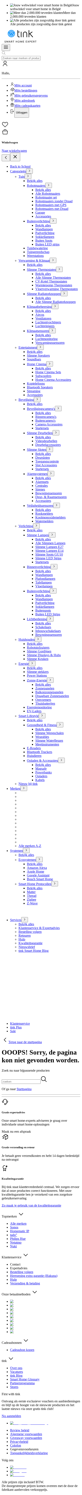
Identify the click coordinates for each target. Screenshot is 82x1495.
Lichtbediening (37, 619)
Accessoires (35, 395)
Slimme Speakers (38, 355)
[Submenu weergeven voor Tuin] (28, 176)
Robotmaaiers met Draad (51, 209)
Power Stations (37, 675)
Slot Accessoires (46, 465)
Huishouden (27, 639)
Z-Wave (32, 903)
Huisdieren (34, 756)
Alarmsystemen (37, 474)
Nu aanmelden (11, 1416)
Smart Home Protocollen (35, 884)
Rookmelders (44, 513)
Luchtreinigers (44, 326)
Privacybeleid (19, 1441)
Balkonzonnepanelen (49, 692)
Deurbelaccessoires (48, 445)
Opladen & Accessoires (42, 760)
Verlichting (26, 526)
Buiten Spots (43, 240)
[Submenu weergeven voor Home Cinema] (49, 364)
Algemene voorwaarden (26, 1434)
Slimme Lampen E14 (49, 550)
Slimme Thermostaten (41, 269)
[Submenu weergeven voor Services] (24, 919)
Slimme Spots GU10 (49, 554)
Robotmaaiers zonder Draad (54, 201)
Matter (31, 892)
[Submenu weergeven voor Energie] (32, 663)
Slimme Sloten (36, 449)
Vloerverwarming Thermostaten (56, 289)
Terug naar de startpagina (25, 1042)
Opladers (41, 776)
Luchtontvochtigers (48, 322)
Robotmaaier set (46, 197)
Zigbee (31, 899)
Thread (31, 896)
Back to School (20, 166)
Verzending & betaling (25, 1283)
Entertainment (28, 347)
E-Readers (34, 748)
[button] (41, 89)
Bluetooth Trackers (39, 752)
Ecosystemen (27, 860)
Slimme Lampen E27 (49, 547)
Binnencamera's (45, 417)
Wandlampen (44, 229)
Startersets (42, 428)
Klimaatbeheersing (39, 306)
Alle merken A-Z (30, 846)
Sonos (14, 1227)
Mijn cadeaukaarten (27, 105)
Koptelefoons (36, 383)
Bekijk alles (34, 181)
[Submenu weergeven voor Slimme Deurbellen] (56, 432)
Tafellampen (43, 582)
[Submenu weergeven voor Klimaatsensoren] (52, 330)
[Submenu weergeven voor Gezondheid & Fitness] (60, 724)
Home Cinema (36, 364)
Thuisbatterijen (45, 703)
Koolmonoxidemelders (50, 517)
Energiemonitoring (39, 707)
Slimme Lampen (38, 535)
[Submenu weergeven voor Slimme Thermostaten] (59, 269)
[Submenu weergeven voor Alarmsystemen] (51, 473)
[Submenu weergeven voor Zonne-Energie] (50, 680)
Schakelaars (43, 627)
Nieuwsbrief (27, 947)
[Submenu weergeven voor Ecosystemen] (39, 859)
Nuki (13, 1246)
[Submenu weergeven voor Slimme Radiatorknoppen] (64, 293)
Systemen (16, 850)
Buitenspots (43, 610)
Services (15, 920)
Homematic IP (19, 1231)
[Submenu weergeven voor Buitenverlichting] (53, 221)
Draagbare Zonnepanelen (52, 696)
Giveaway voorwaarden (26, 1438)
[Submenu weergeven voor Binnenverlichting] (54, 566)
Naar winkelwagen (14, 150)
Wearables (42, 737)
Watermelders (44, 521)
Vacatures (16, 1372)
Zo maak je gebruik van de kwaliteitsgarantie (31, 1205)
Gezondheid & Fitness (42, 725)
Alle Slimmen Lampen (50, 543)
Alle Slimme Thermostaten (53, 277)
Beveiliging (26, 399)
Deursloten (42, 457)
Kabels (40, 780)
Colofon (15, 1445)
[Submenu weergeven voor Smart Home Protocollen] (54, 883)
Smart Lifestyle (29, 716)
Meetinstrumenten (47, 744)
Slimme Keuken (37, 659)
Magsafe (41, 768)
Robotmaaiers (36, 185)
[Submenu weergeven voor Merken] (23, 788)
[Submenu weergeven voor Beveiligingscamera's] (58, 408)
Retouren (25, 935)
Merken (15, 788)
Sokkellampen (44, 237)
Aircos (39, 314)
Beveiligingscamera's (41, 409)
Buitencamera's (45, 420)
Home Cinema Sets (48, 372)
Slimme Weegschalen (49, 733)
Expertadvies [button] (18, 1268)
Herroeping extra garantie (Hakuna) (33, 1276)
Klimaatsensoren (38, 331)
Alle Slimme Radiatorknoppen (55, 302)
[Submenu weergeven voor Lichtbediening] (50, 618)
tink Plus (16, 1027)
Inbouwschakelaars (48, 631)
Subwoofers (43, 376)
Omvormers (43, 699)
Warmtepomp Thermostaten (53, 285)
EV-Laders (34, 711)
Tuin (22, 176)
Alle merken (18, 1223)
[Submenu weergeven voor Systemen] (26, 850)
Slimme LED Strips (48, 558)
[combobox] (21, 58)
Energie (24, 663)
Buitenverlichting (38, 221)
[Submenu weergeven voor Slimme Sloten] (49, 449)
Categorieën (18, 171)
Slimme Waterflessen (49, 740)
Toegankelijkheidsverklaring (29, 1453)
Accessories (43, 216)
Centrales (41, 485)
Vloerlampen (44, 586)
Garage (40, 212)
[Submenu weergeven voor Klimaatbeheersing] (55, 306)
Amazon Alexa (37, 868)
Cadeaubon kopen (22, 1350)
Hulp (22, 939)
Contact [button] (15, 1264)
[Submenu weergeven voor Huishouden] (38, 639)
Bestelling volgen (30, 932)
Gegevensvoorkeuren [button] (24, 1449)
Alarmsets (42, 482)
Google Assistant (38, 875)
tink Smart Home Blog (34, 950)
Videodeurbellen (46, 441)
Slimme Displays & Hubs (44, 655)
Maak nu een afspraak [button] (16, 1131)
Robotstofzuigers (38, 647)
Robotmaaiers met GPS (50, 205)
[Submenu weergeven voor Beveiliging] (37, 399)
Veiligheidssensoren (40, 505)
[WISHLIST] (41, 125)
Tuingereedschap (38, 252)
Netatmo (15, 1242)
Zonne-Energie (37, 680)
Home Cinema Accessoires (53, 379)
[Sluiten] (15, 157)
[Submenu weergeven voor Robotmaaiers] (48, 185)
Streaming (33, 391)
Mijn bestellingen (25, 90)
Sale (13, 1031)
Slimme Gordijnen (39, 651)
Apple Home (35, 871)
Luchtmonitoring (46, 339)
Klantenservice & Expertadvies (39, 928)
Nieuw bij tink (28, 784)
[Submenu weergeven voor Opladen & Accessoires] (61, 760)
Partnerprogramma (22, 1383)
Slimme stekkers (38, 671)
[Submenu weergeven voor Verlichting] (36, 525)
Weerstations (35, 255)
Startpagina (24, 1089)
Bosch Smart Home (40, 879)
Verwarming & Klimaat (34, 260)
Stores (14, 1387)
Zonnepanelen (44, 688)
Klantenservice (20, 1023)
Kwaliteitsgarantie (30, 943)
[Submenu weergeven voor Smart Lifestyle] (42, 715)
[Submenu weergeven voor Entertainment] (40, 347)
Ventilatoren (43, 318)
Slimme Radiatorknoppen (44, 294)
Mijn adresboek (24, 100)
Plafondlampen (45, 578)
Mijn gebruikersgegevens (31, 95)
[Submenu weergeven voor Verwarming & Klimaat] (53, 260)
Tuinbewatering (37, 248)
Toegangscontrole (47, 461)
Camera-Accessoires (48, 424)
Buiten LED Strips (47, 614)
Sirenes (40, 489)
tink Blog (16, 1375)
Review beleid (19, 1430)
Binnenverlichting (39, 567)
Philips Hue (18, 1238)
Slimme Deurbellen (40, 433)
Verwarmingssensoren (50, 342)
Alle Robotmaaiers (47, 193)
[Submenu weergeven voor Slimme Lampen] (52, 534)
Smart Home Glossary (25, 1379)
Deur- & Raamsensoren (51, 497)
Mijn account (23, 85)
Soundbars (34, 359)
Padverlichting (44, 233)
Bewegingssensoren (48, 493)
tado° (13, 1235)
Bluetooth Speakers (40, 387)
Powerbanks (43, 772)
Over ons (16, 1368)
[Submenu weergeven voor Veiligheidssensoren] (56, 505)
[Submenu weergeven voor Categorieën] (29, 171)
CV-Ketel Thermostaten (51, 281)
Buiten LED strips (47, 244)
